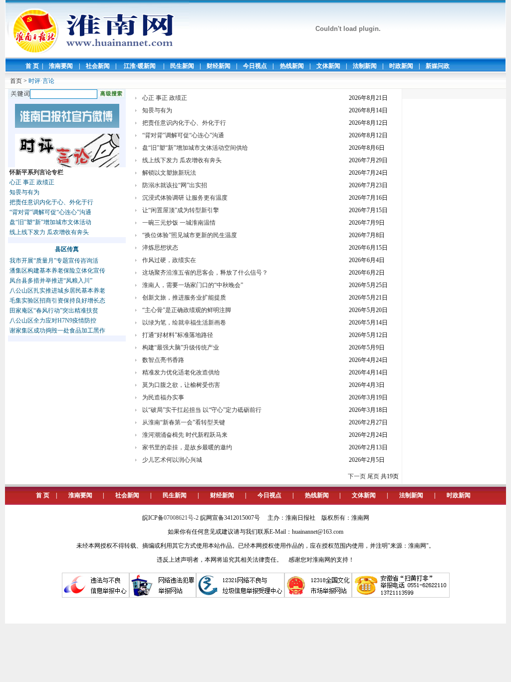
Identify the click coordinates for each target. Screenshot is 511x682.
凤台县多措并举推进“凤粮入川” (50, 280)
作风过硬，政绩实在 (169, 260)
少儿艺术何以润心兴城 (172, 459)
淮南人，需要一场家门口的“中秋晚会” (192, 285)
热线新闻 (292, 65)
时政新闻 (401, 65)
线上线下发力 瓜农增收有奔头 (49, 232)
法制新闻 (365, 65)
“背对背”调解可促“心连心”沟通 (50, 212)
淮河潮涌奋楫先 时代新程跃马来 (185, 434)
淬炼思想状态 (160, 247)
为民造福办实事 (163, 397)
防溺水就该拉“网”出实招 (174, 185)
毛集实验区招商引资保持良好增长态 (57, 300)
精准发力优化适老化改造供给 (181, 372)
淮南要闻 (61, 65)
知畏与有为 (24, 192)
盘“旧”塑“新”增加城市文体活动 (50, 222)
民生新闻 (182, 65)
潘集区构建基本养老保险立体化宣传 (57, 270)
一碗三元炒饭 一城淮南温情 (179, 222)
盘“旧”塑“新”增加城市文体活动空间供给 (195, 147)
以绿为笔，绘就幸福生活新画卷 (184, 322)
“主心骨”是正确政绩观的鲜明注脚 (186, 310)
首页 (16, 80)
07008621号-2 (181, 517)
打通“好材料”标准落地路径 (177, 335)
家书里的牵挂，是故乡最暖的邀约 (187, 447)
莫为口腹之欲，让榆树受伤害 (181, 384)
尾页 (373, 476)
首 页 (32, 65)
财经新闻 (219, 65)
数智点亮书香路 (163, 359)
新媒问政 (438, 65)
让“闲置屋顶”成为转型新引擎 (180, 210)
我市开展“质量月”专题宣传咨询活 (53, 260)
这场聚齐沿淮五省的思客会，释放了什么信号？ (205, 272)
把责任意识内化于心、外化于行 (51, 202)
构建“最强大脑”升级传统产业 (180, 347)
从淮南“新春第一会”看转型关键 (183, 422)
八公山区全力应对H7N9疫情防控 (52, 320)
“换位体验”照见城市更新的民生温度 (189, 235)
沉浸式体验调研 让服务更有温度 (185, 197)
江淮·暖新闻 (140, 65)
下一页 (357, 476)
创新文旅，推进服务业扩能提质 (184, 297)
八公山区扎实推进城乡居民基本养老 (57, 290)
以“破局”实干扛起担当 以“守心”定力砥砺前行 (201, 409)
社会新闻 (98, 65)
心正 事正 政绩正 (31, 182)
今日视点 (255, 65)
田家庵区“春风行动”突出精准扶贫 (53, 310)
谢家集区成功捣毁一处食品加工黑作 (57, 330)
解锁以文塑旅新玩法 (169, 172)
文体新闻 (328, 65)
